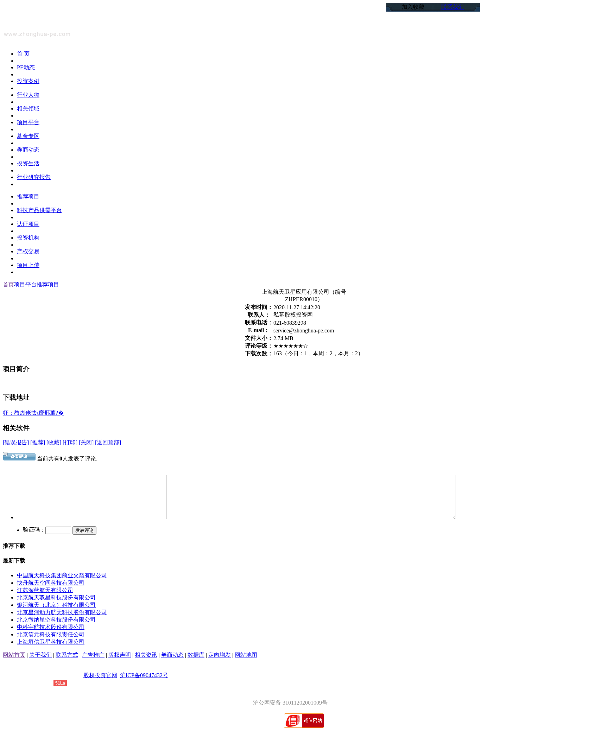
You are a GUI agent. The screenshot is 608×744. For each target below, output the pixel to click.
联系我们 (452, 7)
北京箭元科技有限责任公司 (50, 634)
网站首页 (14, 655)
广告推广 (93, 655)
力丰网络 (42, 683)
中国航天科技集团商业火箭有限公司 (62, 575)
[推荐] (37, 442)
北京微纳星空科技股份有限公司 (56, 620)
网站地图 (246, 655)
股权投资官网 (100, 675)
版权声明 (119, 655)
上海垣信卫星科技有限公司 (50, 642)
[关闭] (86, 442)
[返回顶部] (108, 442)
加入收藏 (413, 7)
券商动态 (172, 655)
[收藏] (53, 442)
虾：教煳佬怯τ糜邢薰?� (33, 413)
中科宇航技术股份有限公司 (50, 627)
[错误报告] (16, 442)
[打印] (70, 442)
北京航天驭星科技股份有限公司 (56, 597)
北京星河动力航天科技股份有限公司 (62, 612)
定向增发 (219, 655)
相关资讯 (146, 655)
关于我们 (40, 655)
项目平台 (25, 284)
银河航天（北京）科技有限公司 (56, 605)
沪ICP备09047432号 (144, 675)
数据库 (196, 655)
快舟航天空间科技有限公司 (50, 583)
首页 (8, 284)
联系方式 (67, 655)
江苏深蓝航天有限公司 (45, 590)
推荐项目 (48, 284)
